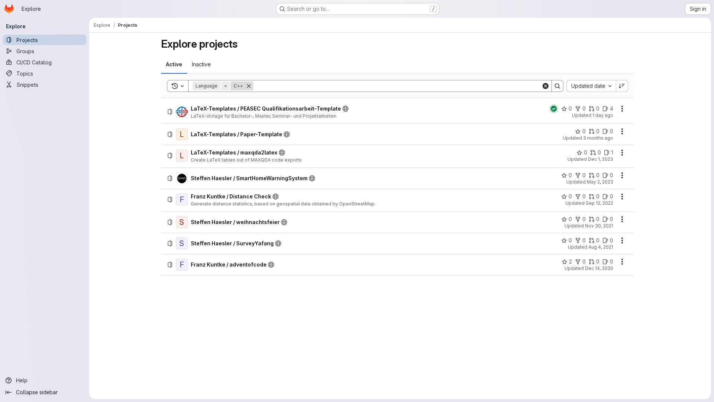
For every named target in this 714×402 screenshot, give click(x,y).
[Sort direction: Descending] (622, 86)
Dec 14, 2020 (599, 268)
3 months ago (598, 138)
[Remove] (248, 86)
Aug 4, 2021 (600, 247)
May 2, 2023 (600, 182)
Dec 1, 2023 (600, 159)
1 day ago (602, 115)
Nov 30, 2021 (599, 226)
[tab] (174, 64)
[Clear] (545, 86)
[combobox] (591, 86)
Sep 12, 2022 (599, 203)
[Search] (557, 86)
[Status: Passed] (553, 108)
